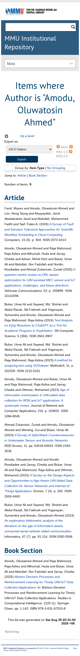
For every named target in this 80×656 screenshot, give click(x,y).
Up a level (27, 136)
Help (75, 648)
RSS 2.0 (62, 156)
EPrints (39, 648)
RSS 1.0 (62, 152)
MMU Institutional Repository (30, 42)
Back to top (12, 632)
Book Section (38, 175)
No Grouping (56, 168)
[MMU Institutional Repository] (31, 19)
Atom (64, 147)
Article (21, 175)
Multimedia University (18, 650)
